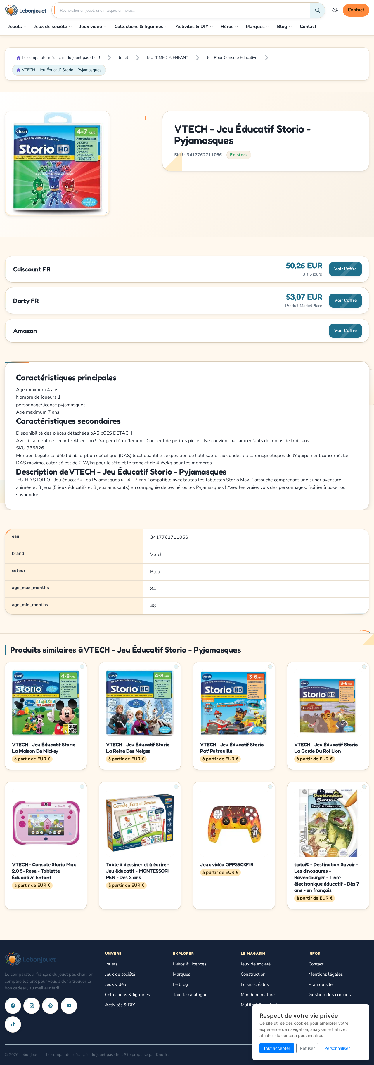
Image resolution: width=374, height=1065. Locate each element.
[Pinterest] (50, 1006)
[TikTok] (13, 1024)
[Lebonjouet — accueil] (26, 10)
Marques (255, 26)
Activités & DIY (192, 26)
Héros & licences (189, 964)
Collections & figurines (139, 26)
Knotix (162, 1054)
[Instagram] (31, 1006)
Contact (356, 10)
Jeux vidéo (90, 26)
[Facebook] (13, 1006)
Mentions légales (326, 974)
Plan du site (321, 984)
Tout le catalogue (190, 995)
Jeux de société (50, 26)
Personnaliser (337, 1048)
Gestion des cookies (330, 994)
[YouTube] (69, 1006)
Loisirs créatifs (255, 984)
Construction (253, 974)
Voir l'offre (345, 269)
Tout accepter (276, 1048)
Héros (227, 26)
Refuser (307, 1048)
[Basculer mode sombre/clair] (335, 10)
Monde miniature (258, 995)
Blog (282, 26)
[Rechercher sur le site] (317, 10)
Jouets (15, 26)
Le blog (180, 984)
